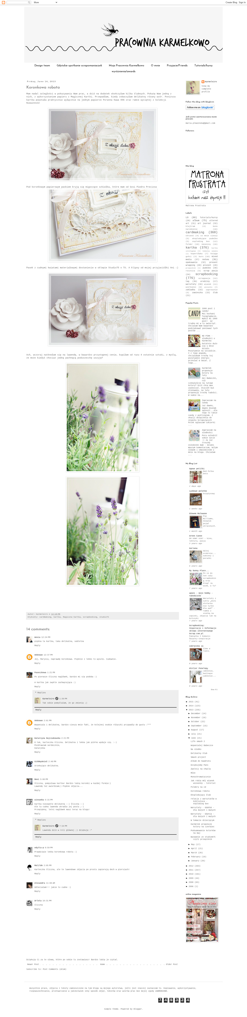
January (195, 861)
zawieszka (197, 292)
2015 (192, 702)
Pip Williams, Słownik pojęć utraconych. (209, 521)
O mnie (155, 65)
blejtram (190, 226)
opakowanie (191, 262)
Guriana (193, 548)
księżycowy (209, 494)
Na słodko (196, 749)
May (193, 844)
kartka (57, 617)
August (195, 730)
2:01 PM (47, 720)
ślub (215, 292)
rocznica (190, 271)
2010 (192, 874)
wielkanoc (191, 287)
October (195, 721)
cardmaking (45, 617)
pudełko (207, 268)
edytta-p (39, 848)
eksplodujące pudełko (205, 239)
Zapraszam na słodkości (209, 431)
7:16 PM (63, 826)
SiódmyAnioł (40, 761)
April (194, 848)
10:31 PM (47, 901)
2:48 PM (52, 761)
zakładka (190, 290)
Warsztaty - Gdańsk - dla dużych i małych (203, 808)
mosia (37, 637)
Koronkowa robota (43, 87)
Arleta (38, 901)
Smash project (198, 757)
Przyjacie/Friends (177, 65)
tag (187, 281)
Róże (193, 773)
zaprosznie (212, 290)
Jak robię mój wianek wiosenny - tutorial (203, 782)
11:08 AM (50, 883)
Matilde (38, 865)
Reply (37, 645)
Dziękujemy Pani (199, 765)
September (197, 726)
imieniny (206, 244)
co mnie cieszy (209, 236)
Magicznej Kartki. (82, 97)
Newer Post (33, 964)
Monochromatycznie (201, 777)
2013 (192, 710)
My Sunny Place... (199, 571)
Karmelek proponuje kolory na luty (207, 372)
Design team (42, 65)
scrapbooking (90, 617)
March (194, 853)
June (194, 738)
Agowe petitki (196, 469)
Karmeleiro (48, 699)
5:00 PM (44, 779)
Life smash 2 (198, 741)
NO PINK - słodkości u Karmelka (208, 338)
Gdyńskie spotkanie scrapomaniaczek (79, 65)
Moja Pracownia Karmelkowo (126, 65)
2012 (192, 866)
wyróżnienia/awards (123, 71)
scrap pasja (210, 271)
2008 (192, 882)
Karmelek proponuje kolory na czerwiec (202, 825)
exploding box (201, 241)
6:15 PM (49, 800)
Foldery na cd (198, 787)
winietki (208, 287)
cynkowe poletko (198, 491)
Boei (36, 779)
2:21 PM (65, 738)
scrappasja (204, 278)
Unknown (38, 655)
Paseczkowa (40, 672)
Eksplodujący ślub (201, 795)
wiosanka (39, 800)
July (194, 734)
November (196, 717)
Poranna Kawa (111, 100)
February (196, 857)
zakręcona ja (196, 646)
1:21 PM (51, 672)
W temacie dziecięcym (202, 820)
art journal (204, 223)
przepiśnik (191, 268)
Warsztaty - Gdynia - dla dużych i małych (203, 815)
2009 (192, 878)
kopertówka (196, 254)
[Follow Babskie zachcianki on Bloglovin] (200, 109)
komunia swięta (210, 251)
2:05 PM (47, 865)
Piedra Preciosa (147, 187)
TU (124, 267)
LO (187, 217)
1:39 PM (63, 699)
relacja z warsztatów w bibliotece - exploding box (204, 801)
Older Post (172, 964)
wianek (207, 284)
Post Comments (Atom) (54, 969)
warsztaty (191, 284)
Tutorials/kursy (203, 65)
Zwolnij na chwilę (201, 769)
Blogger (138, 1009)
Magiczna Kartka (72, 617)
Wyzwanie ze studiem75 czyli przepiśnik (203, 838)
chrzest (190, 236)
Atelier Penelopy (198, 668)
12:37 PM (48, 655)
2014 (192, 706)
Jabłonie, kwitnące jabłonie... (209, 673)
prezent (207, 265)
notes (205, 259)
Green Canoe (195, 536)
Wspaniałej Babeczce (202, 745)
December (196, 713)
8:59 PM (49, 848)
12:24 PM (45, 637)
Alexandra (39, 883)
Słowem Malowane (198, 513)
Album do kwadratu (201, 761)
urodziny (205, 281)
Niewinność (33, 103)
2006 (192, 886)
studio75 (104, 617)
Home (102, 964)
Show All (214, 690)
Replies (41, 693)
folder (189, 244)
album (196, 220)
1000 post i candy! (208, 309)
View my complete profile (206, 89)
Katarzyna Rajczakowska (47, 738)
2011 (192, 870)
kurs (201, 257)
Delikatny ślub (199, 753)
